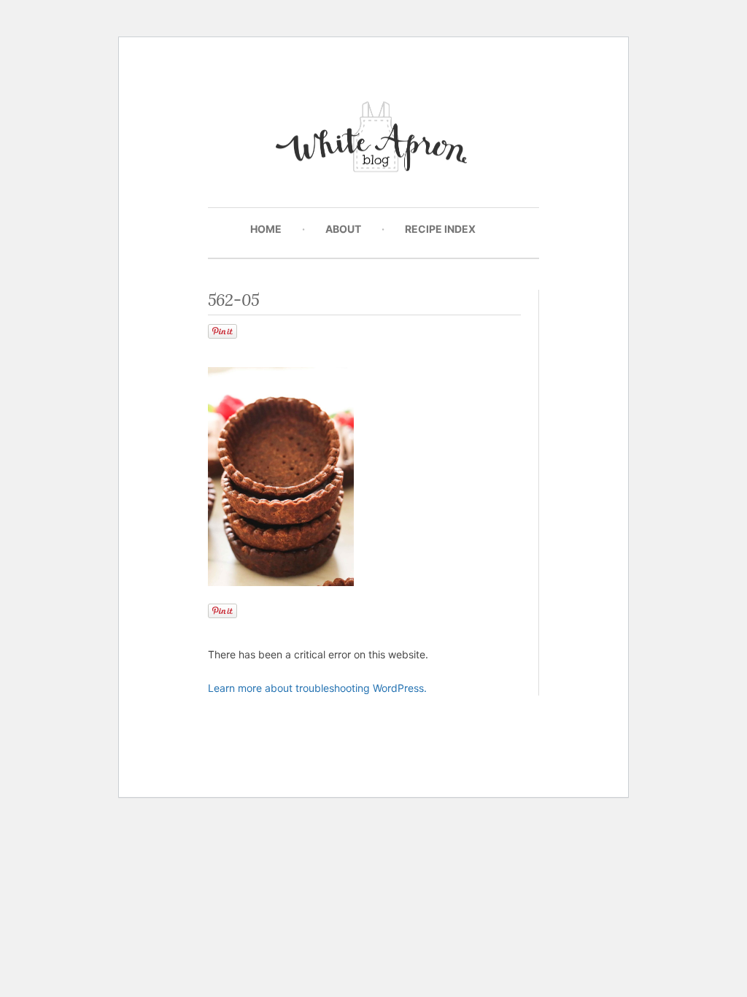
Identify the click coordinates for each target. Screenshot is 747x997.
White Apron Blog (374, 140)
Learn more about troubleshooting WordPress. (317, 688)
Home (266, 229)
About (343, 229)
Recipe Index (440, 229)
